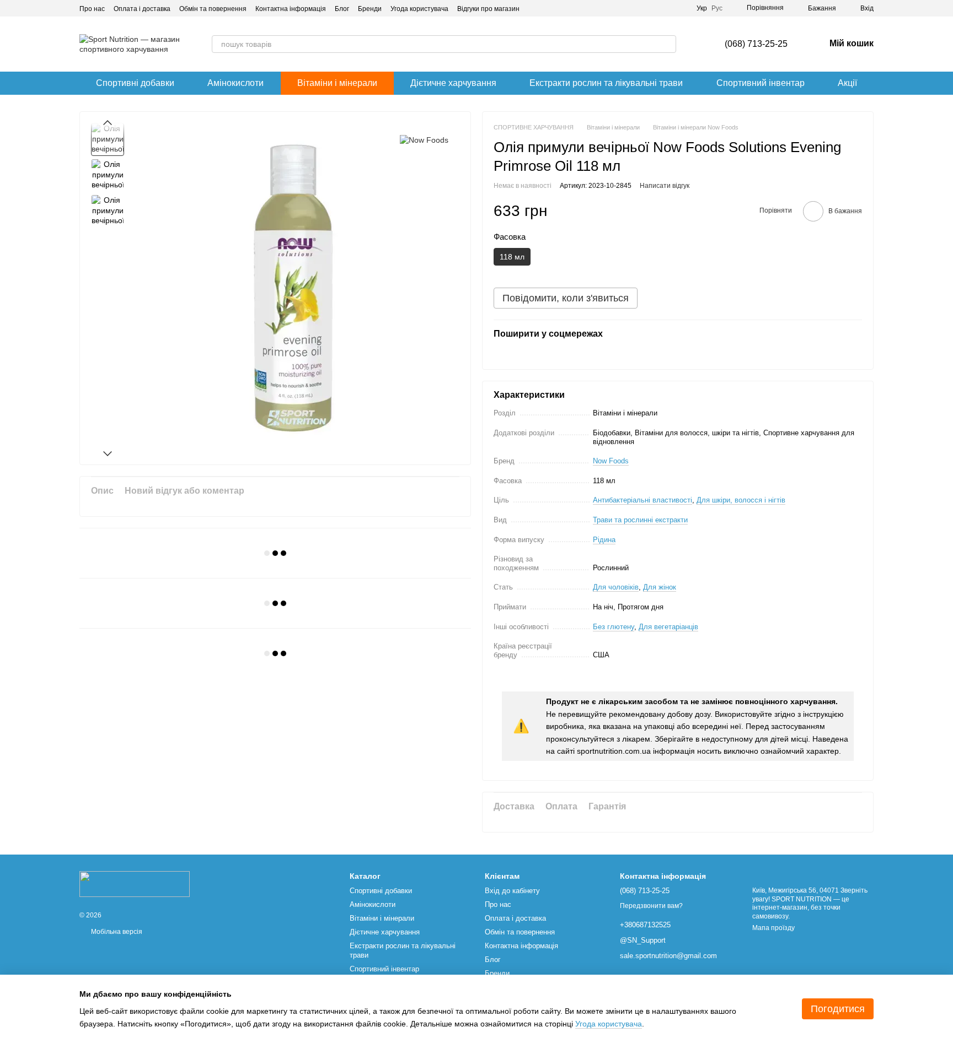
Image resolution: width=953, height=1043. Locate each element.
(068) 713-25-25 (756, 43)
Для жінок (659, 587)
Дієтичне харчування (453, 83)
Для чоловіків (616, 587)
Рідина (604, 540)
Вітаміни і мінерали (337, 83)
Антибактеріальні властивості (642, 500)
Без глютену (613, 627)
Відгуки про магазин (488, 9)
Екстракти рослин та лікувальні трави (606, 83)
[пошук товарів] (667, 44)
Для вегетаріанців (668, 627)
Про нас (92, 9)
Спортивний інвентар (760, 83)
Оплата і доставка (142, 9)
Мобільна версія (115, 932)
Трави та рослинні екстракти (640, 520)
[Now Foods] (424, 139)
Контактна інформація (290, 9)
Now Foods (611, 461)
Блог (342, 9)
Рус (716, 8)
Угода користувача (419, 9)
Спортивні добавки (135, 83)
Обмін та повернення (213, 9)
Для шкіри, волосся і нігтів (741, 500)
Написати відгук (664, 186)
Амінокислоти (235, 83)
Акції (847, 83)
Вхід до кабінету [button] (512, 891)
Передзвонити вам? (651, 906)
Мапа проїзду (773, 928)
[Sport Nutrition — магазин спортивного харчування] (134, 884)
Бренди (370, 9)
